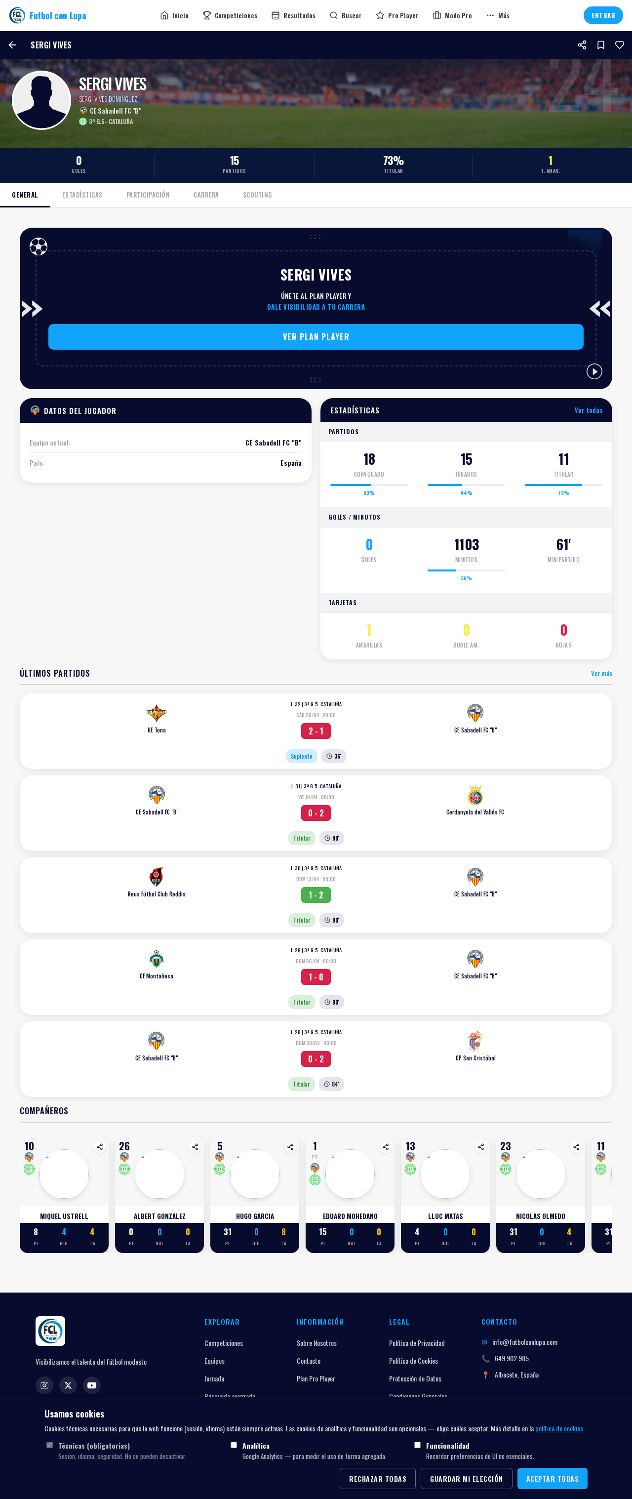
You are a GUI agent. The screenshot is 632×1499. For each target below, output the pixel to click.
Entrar (603, 15)
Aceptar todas (552, 1478)
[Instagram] (44, 1385)
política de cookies (559, 1428)
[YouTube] (92, 1385)
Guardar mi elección (466, 1478)
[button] (316, 337)
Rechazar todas (377, 1478)
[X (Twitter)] (68, 1385)
